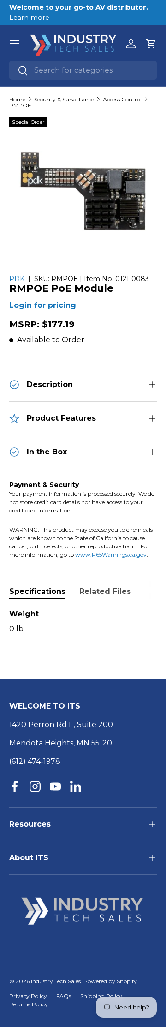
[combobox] (83, 70)
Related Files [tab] (105, 591)
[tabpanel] (83, 621)
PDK (16, 279)
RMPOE (20, 105)
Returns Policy (28, 1004)
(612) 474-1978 (34, 761)
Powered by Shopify (110, 981)
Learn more (29, 17)
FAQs (63, 995)
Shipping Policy (101, 995)
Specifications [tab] (37, 591)
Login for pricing (42, 305)
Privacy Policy (28, 995)
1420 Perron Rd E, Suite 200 (61, 724)
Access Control (122, 99)
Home (17, 99)
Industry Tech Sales (56, 981)
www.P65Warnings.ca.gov (111, 554)
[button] (151, 44)
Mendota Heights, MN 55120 (60, 743)
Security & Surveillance (64, 99)
